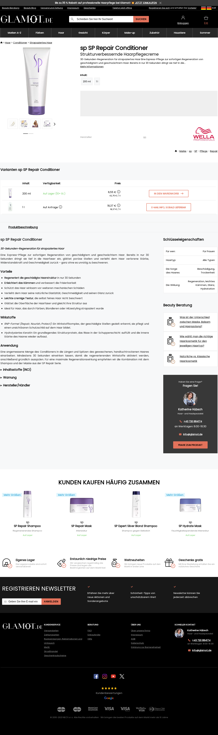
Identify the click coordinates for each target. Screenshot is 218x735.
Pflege (203, 151)
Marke (182, 151)
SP (195, 151)
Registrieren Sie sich (159, 7)
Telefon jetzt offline (122, 7)
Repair (214, 151)
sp (144, 137)
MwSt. (47, 647)
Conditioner (20, 42)
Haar (8, 42)
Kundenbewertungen (109, 693)
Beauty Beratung (10, 7)
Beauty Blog (30, 7)
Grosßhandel (51, 651)
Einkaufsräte (94, 634)
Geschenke (90, 7)
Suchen (141, 19)
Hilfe (90, 638)
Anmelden (51, 601)
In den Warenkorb (166, 193)
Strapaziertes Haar (41, 42)
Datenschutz (137, 643)
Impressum (73, 7)
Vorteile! (192, 7)
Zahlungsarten (51, 634)
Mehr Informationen (92, 66)
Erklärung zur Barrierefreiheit (146, 647)
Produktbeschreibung (23, 227)
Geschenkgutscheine (55, 655)
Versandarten (51, 630)
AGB (133, 638)
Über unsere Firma (140, 630)
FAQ (90, 630)
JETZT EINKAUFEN (146, 3)
